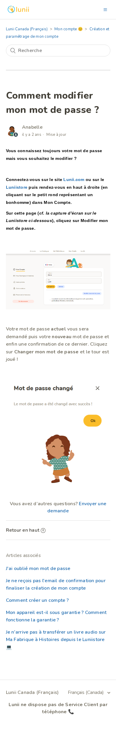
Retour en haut (23, 530)
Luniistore (17, 187)
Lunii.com (73, 179)
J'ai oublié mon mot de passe (38, 568)
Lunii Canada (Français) (27, 29)
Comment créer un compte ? (37, 600)
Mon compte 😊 (68, 29)
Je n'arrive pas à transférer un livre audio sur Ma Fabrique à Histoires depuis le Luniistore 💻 (56, 640)
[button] (105, 9)
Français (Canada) (86, 692)
